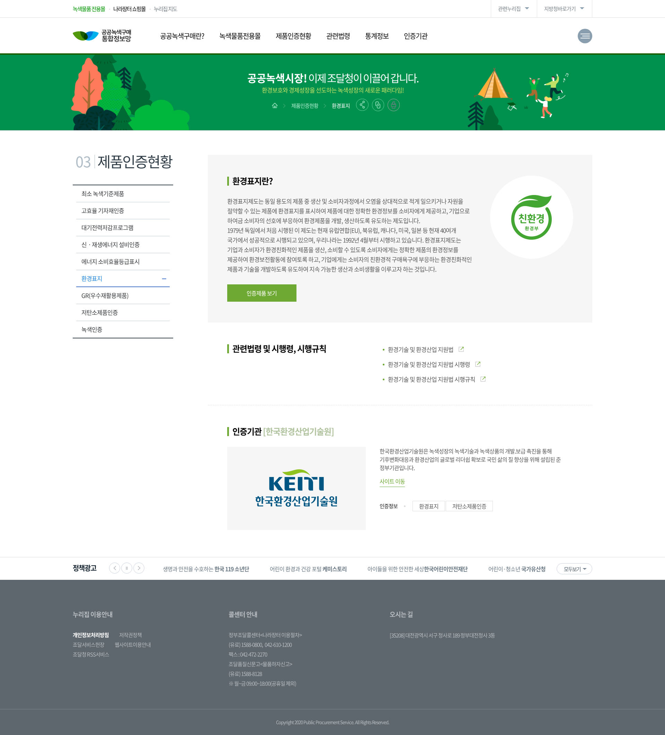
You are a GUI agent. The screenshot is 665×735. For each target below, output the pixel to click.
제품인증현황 (293, 36)
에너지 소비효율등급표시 (110, 261)
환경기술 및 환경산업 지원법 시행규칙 (431, 379)
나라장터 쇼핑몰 (129, 9)
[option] (205, 568)
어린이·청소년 (517, 569)
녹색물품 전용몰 (89, 9)
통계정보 (377, 36)
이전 (114, 568)
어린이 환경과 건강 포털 (308, 569)
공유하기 (362, 105)
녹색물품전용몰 (239, 36)
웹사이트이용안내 (133, 644)
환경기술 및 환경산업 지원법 (420, 349)
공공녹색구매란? (182, 36)
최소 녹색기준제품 (102, 193)
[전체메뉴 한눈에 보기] (585, 36)
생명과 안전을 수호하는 (206, 569)
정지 (126, 568)
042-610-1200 (278, 644)
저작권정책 (130, 635)
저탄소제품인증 (99, 312)
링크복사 (378, 105)
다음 (138, 568)
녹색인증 (91, 329)
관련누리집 (509, 8)
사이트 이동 (392, 481)
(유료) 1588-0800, (246, 644)
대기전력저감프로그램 (107, 227)
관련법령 (338, 36)
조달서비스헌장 (88, 644)
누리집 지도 (165, 9)
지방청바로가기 (560, 8)
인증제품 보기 (262, 293)
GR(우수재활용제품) (104, 295)
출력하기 (394, 105)
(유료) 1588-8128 (245, 674)
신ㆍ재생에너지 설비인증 (110, 244)
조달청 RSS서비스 (91, 654)
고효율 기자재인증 (102, 210)
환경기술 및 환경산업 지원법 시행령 (429, 364)
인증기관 (415, 36)
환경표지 (341, 105)
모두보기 (572, 569)
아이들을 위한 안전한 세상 (417, 569)
